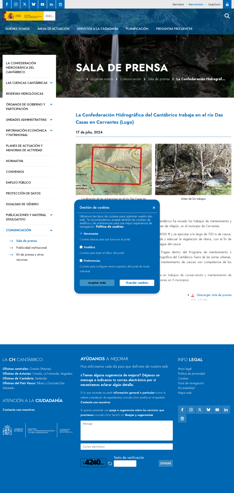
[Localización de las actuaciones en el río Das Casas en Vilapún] (114, 169)
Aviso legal (185, 369)
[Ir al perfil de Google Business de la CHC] (60, 4)
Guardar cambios (137, 283)
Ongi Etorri (214, 4)
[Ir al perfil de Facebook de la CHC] (7, 4)
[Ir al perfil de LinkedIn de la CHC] (51, 4)
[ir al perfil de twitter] (24, 4)
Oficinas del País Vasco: (34, 385)
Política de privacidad (191, 373)
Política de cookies (110, 226)
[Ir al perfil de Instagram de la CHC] (15, 4)
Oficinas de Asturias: (37, 373)
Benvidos (178, 4)
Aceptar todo (97, 283)
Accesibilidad (186, 388)
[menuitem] (17, 29)
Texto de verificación (129, 457)
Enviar (166, 463)
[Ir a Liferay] (29, 16)
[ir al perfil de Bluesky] (33, 4)
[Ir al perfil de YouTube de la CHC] (42, 4)
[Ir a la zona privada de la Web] (227, 4)
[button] (227, 16)
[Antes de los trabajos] (193, 169)
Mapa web (185, 393)
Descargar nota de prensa (214, 295)
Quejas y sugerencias (139, 415)
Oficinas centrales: (27, 369)
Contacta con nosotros (19, 410)
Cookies (183, 378)
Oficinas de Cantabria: (25, 378)
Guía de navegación (191, 383)
